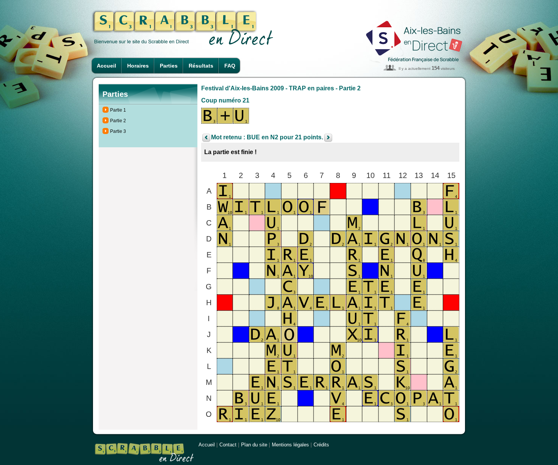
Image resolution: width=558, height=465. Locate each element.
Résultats (201, 66)
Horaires (138, 66)
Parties (169, 66)
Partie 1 (118, 110)
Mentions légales (290, 445)
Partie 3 (118, 131)
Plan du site (254, 445)
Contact (227, 445)
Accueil (106, 66)
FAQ (229, 66)
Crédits (321, 445)
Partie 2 (118, 120)
